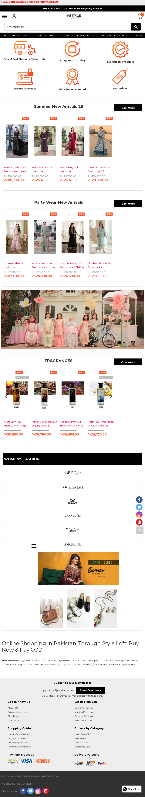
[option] (17, 153)
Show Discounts (90, 690)
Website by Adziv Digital (16, 783)
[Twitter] (30, 791)
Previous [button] (110, 142)
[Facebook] (23, 791)
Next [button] (6, 142)
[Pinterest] (45, 791)
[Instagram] (38, 791)
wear (115, 664)
